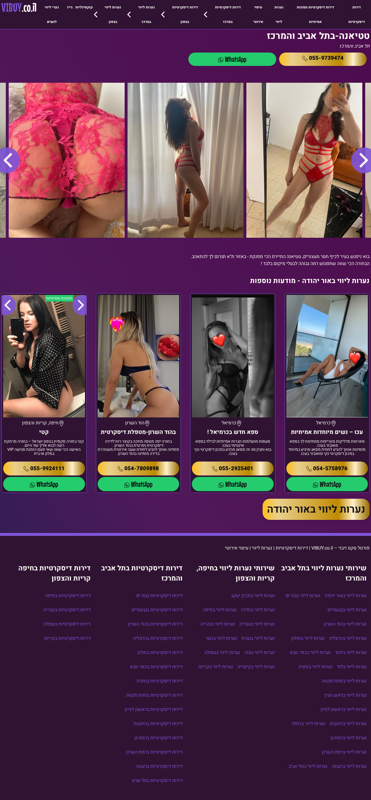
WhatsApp (235, 59)
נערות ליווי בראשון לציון (344, 709)
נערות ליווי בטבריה (257, 624)
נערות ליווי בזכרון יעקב (253, 595)
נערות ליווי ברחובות (348, 723)
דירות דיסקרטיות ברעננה (159, 766)
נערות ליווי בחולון (308, 638)
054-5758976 (330, 468)
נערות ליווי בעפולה (222, 652)
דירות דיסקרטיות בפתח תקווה (154, 695)
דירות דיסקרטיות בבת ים (159, 595)
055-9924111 (47, 468)
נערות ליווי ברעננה (349, 766)
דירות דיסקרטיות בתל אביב (157, 780)
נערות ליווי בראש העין (346, 695)
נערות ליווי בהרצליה (348, 638)
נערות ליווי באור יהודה (316, 509)
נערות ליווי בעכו (259, 652)
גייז (69, 7)
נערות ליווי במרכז (146, 14)
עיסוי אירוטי (258, 14)
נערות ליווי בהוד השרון (345, 624)
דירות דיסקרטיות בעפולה (67, 624)
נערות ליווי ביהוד (351, 652)
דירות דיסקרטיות (356, 14)
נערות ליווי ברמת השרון (344, 752)
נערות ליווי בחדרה (258, 609)
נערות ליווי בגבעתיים (347, 609)
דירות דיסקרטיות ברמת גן (158, 737)
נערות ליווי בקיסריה (256, 666)
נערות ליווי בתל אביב (308, 766)
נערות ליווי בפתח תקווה (344, 681)
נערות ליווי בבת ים (303, 595)
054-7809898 (141, 468)
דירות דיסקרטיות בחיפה (68, 595)
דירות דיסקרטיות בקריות (67, 638)
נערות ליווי (278, 14)
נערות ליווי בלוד (352, 666)
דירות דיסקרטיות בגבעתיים (157, 609)
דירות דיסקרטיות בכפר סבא (156, 666)
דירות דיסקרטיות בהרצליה (158, 638)
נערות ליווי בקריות (215, 666)
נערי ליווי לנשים (52, 14)
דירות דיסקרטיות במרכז (228, 14)
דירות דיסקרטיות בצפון (185, 14)
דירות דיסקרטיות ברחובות (158, 723)
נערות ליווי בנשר (221, 638)
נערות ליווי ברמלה (308, 723)
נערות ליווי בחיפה (220, 609)
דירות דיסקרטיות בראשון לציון (154, 709)
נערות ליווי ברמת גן (348, 737)
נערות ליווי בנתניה (315, 666)
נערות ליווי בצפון (113, 14)
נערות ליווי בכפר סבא (310, 652)
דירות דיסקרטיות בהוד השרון (155, 624)
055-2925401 (236, 468)
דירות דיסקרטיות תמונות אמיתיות (315, 14)
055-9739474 (326, 58)
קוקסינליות (84, 7)
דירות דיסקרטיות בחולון (160, 652)
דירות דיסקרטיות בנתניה (160, 681)
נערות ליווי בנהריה (218, 624)
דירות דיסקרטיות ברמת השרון (154, 752)
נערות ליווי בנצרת (258, 638)
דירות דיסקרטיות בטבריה (67, 609)
